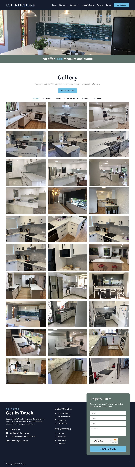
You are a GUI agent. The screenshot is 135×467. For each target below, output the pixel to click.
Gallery (108, 5)
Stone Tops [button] (46, 98)
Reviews (100, 5)
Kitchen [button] (36, 98)
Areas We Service (88, 5)
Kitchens (62, 5)
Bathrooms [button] (86, 98)
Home (54, 5)
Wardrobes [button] (98, 98)
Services (73, 5)
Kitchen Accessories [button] (71, 98)
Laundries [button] (57, 98)
